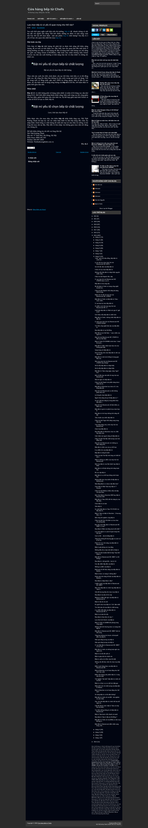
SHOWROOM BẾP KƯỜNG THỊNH (102, 54)
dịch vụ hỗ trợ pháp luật (103, 791)
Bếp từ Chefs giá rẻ (106, 796)
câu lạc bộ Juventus (102, 765)
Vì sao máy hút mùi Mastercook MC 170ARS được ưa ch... (105, 280)
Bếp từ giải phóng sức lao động (104, 547)
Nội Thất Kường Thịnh (101, 824)
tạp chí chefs (102, 749)
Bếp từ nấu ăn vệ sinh (101, 602)
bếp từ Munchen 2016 (109, 47)
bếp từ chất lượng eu (96, 746)
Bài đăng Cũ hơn (84, 152)
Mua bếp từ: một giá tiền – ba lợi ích (105, 561)
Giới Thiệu (41, 18)
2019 (95, 224)
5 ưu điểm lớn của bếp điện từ (104, 450)
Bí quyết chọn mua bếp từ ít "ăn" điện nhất (107, 604)
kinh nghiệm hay (96, 53)
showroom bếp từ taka (114, 805)
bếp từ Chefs (98, 204)
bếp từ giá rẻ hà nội (100, 768)
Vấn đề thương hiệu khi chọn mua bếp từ (107, 592)
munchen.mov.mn (114, 781)
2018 (95, 227)
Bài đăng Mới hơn (32, 152)
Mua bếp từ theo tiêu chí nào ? (104, 617)
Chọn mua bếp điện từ (101, 429)
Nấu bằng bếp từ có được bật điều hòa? (106, 484)
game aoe (112, 776)
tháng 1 (97, 738)
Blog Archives (112, 34)
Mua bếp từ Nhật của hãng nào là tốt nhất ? (107, 529)
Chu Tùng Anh (112, 778)
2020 (95, 221)
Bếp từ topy (117, 54)
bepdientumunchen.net (98, 762)
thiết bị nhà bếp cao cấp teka (99, 754)
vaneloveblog (115, 760)
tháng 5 (97, 256)
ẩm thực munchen (111, 794)
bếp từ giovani (106, 776)
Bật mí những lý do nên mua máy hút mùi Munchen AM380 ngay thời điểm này (105, 144)
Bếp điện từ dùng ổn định (102, 453)
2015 (95, 235)
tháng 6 (97, 253)
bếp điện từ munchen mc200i (98, 747)
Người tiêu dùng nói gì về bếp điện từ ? (106, 398)
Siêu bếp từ (98, 506)
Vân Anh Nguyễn (100, 200)
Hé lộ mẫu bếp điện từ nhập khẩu (104, 365)
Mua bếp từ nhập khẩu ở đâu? (104, 581)
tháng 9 (97, 245)
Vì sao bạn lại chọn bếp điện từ (104, 303)
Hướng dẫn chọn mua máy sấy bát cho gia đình (109, 83)
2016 (95, 232)
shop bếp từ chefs (113, 51)
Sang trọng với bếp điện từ (103, 350)
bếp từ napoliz (95, 783)
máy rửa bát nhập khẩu (106, 770)
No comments (41, 27)
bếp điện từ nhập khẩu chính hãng (107, 808)
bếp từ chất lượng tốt (107, 746)
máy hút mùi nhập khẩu (111, 783)
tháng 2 (97, 735)
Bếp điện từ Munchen (97, 776)
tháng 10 (98, 242)
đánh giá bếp (104, 759)
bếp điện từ (102, 780)
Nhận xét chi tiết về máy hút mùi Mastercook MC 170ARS (104, 295)
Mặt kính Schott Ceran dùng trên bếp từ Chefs (106, 72)
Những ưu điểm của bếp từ (103, 567)
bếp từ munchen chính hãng (102, 771)
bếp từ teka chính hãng (103, 767)
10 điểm (111, 765)
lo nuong (106, 781)
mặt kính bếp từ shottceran (112, 768)
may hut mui (99, 781)
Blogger (110, 208)
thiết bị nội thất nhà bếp (100, 751)
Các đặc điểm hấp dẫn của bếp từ (105, 564)
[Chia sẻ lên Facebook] (34, 148)
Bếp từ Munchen (109, 812)
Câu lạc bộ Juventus (114, 50)
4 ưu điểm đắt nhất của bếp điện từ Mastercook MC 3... (105, 610)
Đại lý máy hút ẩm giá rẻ (99, 42)
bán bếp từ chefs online (113, 762)
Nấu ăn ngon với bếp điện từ (103, 379)
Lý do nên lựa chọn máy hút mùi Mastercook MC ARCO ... (104, 263)
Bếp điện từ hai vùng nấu (102, 283)
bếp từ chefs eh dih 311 (112, 751)
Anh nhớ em (98, 184)
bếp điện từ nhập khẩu (102, 778)
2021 (95, 219)
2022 (95, 216)
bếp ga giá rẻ (102, 783)
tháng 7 (97, 251)
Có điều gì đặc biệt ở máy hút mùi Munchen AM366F (109, 166)
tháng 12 (98, 237)
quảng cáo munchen (114, 771)
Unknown (97, 188)
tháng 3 (97, 732)
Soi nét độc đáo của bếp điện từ (104, 267)
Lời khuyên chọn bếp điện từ (103, 395)
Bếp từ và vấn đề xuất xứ (102, 653)
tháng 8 (97, 248)
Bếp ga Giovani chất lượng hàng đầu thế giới (108, 797)
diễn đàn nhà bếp (104, 757)
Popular (95, 34)
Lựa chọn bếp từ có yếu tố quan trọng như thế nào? (50, 25)
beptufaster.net (101, 48)
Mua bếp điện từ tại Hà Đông (103, 330)
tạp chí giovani (112, 757)
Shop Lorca (109, 48)
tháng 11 (98, 240)
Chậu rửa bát (115, 53)
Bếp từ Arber (103, 50)
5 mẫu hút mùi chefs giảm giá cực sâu (104, 155)
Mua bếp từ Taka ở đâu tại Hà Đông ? (106, 717)
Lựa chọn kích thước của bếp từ (104, 620)
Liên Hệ (78, 18)
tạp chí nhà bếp (116, 746)
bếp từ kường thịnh (96, 770)
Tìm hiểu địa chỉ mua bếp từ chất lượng (106, 607)
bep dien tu (113, 780)
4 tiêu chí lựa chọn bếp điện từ (104, 269)
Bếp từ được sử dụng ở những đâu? (105, 574)
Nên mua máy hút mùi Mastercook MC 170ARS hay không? (106, 362)
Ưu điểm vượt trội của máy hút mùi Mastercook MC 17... (105, 306)
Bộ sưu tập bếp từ (100, 472)
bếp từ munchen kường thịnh (101, 787)
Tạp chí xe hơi (107, 44)
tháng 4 (97, 729)
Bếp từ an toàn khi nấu (101, 614)
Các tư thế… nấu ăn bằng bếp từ (104, 536)
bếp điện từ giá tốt (110, 747)
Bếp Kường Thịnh (115, 45)
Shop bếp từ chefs (103, 45)
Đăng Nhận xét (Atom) (39, 209)
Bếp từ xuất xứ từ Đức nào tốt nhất (105, 659)
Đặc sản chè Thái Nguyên (109, 773)
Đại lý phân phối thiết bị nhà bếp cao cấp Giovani (106, 775)
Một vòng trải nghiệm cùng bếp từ (105, 517)
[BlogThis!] (30, 148)
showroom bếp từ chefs (111, 754)
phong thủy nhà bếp (110, 749)
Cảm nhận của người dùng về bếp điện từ (107, 436)
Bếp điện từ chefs (113, 784)
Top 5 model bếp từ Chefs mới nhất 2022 (104, 132)
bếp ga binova (113, 756)
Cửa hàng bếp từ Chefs (46, 9)
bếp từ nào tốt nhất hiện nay (109, 804)
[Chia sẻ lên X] (32, 148)
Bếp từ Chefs (52, 18)
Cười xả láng (106, 53)
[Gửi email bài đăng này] (28, 148)
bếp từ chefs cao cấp (104, 756)
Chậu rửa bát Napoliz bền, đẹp (104, 276)
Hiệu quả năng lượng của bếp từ (104, 639)
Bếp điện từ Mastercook (100, 794)
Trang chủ (31, 18)
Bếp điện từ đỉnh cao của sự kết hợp (105, 447)
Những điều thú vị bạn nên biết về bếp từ (107, 550)
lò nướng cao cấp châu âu (110, 807)
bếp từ (33, 27)
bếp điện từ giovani (102, 752)
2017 (95, 230)
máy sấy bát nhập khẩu (99, 789)
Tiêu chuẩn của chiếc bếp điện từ (104, 417)
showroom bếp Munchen (99, 51)
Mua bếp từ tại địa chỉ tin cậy (103, 595)
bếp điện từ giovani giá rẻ (104, 760)
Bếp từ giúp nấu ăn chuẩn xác (103, 656)
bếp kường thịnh (105, 764)
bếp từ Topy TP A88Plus (99, 56)
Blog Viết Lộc (112, 42)
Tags (102, 34)
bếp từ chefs (95, 764)
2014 (95, 742)
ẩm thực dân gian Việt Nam (114, 752)
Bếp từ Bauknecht (97, 47)
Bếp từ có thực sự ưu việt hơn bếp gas (106, 683)
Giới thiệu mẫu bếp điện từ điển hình (105, 314)
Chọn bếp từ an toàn (101, 503)
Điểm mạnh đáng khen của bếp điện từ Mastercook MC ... (106, 666)
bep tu (107, 780)
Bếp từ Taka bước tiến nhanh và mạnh (106, 714)
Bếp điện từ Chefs (67, 18)
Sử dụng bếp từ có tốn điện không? (105, 694)
